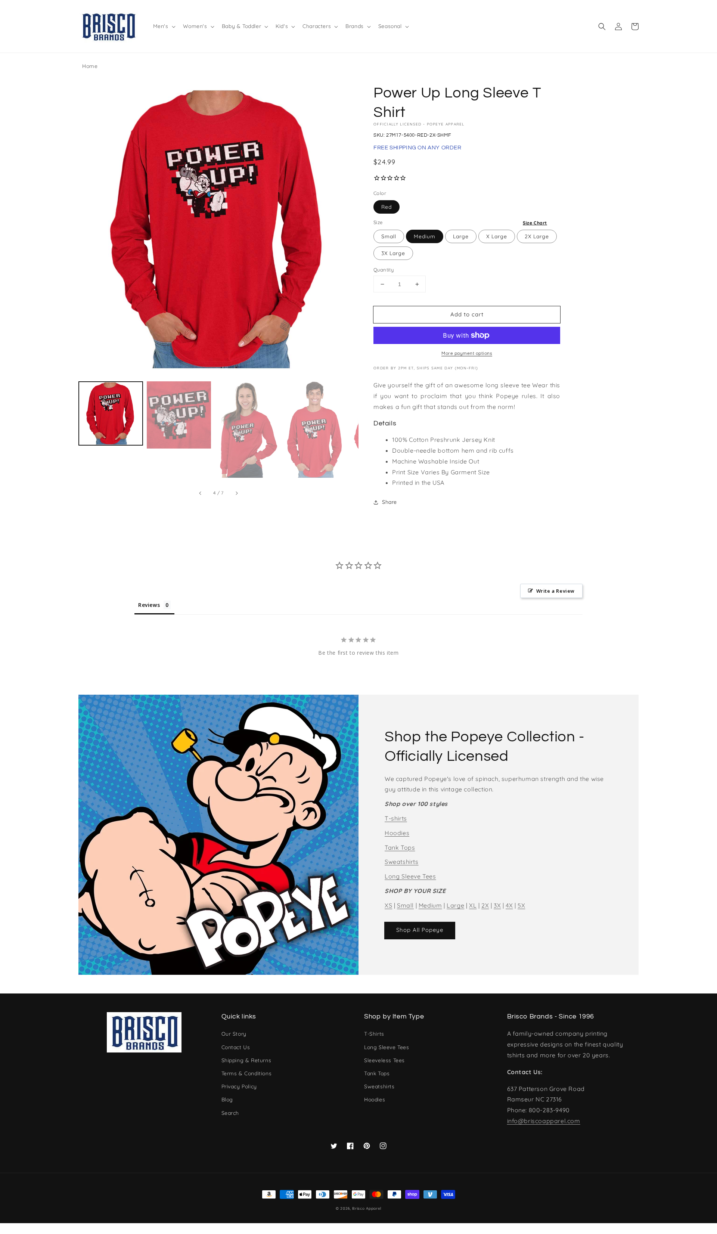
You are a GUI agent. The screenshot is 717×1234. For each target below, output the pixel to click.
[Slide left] (200, 493)
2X (485, 905)
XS (388, 905)
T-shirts (396, 818)
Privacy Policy (239, 1086)
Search (230, 1113)
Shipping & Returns (246, 1060)
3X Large (393, 253)
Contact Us (235, 1047)
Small (388, 236)
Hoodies (397, 833)
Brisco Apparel (366, 1208)
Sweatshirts (402, 861)
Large (461, 236)
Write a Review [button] (555, 590)
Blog (227, 1099)
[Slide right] (236, 493)
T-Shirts (374, 1033)
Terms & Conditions (246, 1073)
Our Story (233, 1033)
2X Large (537, 236)
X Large (496, 236)
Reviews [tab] (149, 604)
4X (509, 905)
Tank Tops (400, 847)
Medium (424, 236)
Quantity (383, 270)
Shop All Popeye (419, 929)
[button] (602, 26)
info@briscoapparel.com (543, 1121)
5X (521, 905)
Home (89, 66)
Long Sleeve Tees (410, 876)
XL (473, 905)
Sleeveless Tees (384, 1060)
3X (497, 905)
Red (386, 207)
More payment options (466, 353)
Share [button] (389, 502)
